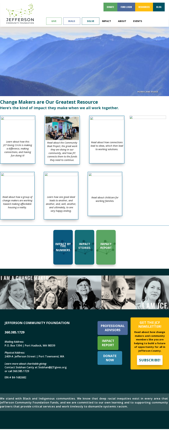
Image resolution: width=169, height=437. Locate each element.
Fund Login (126, 7)
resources (144, 7)
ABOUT (122, 21)
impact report (108, 343)
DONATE (110, 7)
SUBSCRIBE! (149, 360)
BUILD (71, 21)
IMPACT (106, 21)
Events (137, 21)
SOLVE (90, 21)
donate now (110, 358)
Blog (158, 7)
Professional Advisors (113, 328)
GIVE (53, 21)
